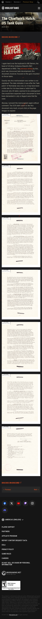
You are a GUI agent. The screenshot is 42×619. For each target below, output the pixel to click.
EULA (3, 545)
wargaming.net (11, 573)
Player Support (8, 527)
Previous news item (7, 490)
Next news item (36, 490)
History (14, 15)
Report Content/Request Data (14, 540)
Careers (5, 558)
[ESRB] (11, 585)
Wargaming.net (13, 615)
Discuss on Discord (10, 37)
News (8, 15)
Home (3, 15)
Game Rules (6, 554)
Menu (39, 8)
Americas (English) (13, 520)
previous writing (26, 69)
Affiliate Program (9, 536)
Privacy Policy (8, 549)
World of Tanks (10, 8)
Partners (6, 531)
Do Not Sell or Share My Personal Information (16, 564)
